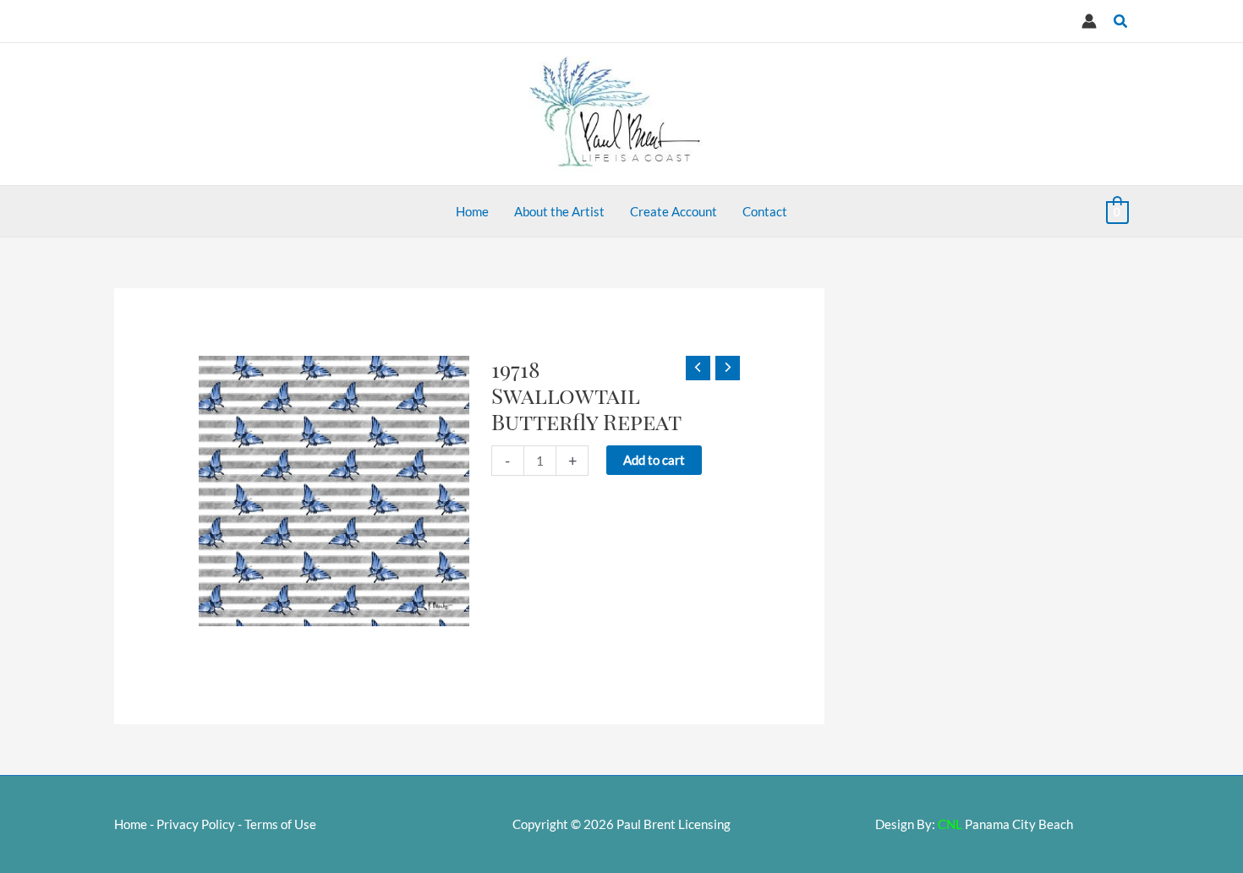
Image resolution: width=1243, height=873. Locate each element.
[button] (1121, 21)
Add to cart (654, 459)
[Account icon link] (1089, 21)
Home (130, 824)
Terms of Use (280, 824)
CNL (950, 824)
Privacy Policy (195, 824)
